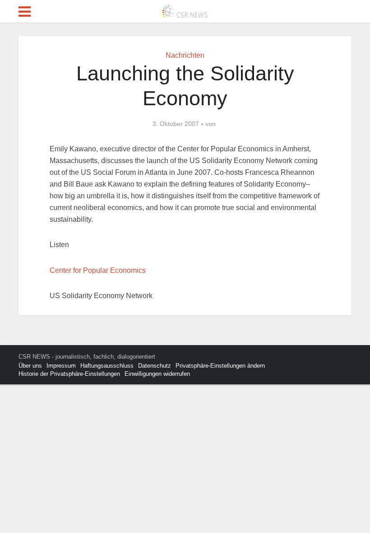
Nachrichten (185, 55)
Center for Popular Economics (98, 270)
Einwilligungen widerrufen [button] (157, 373)
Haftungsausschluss (107, 365)
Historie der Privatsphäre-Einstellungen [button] (69, 373)
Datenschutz (154, 365)
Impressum (61, 365)
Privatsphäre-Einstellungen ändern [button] (220, 365)
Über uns (30, 365)
